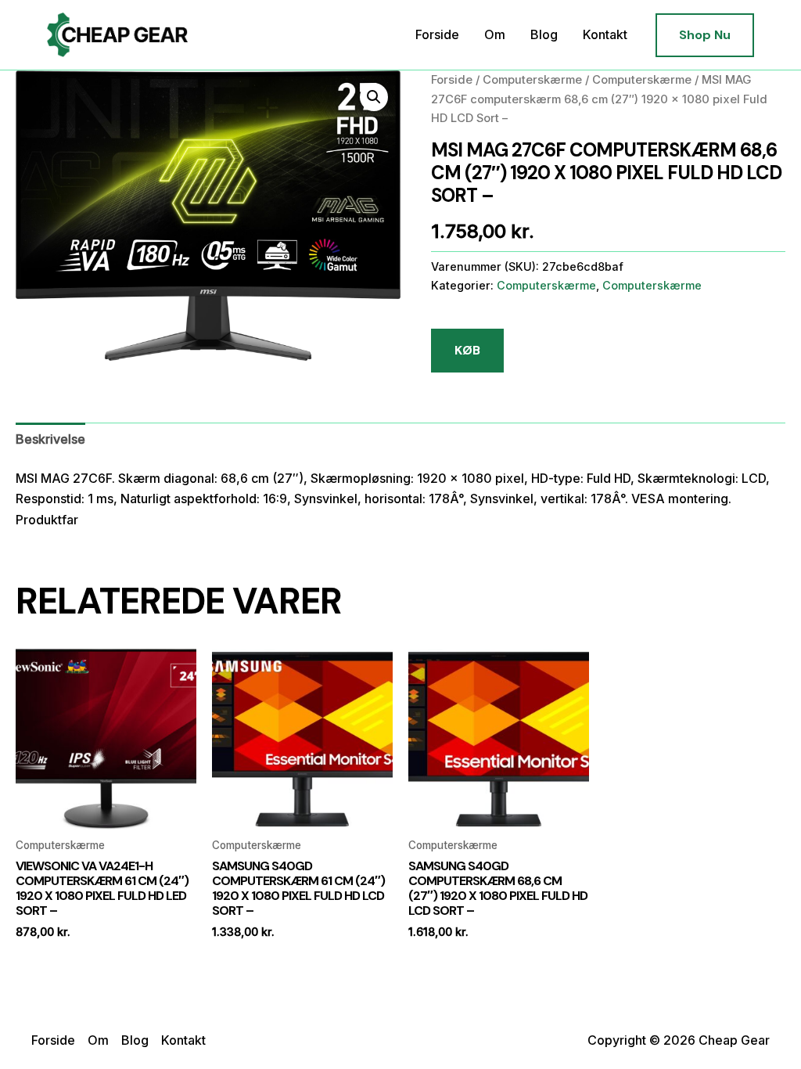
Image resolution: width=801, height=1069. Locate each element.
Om (494, 34)
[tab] (50, 439)
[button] (705, 35)
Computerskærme (532, 80)
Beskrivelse (50, 439)
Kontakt (605, 34)
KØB (467, 350)
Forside (437, 34)
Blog (544, 34)
